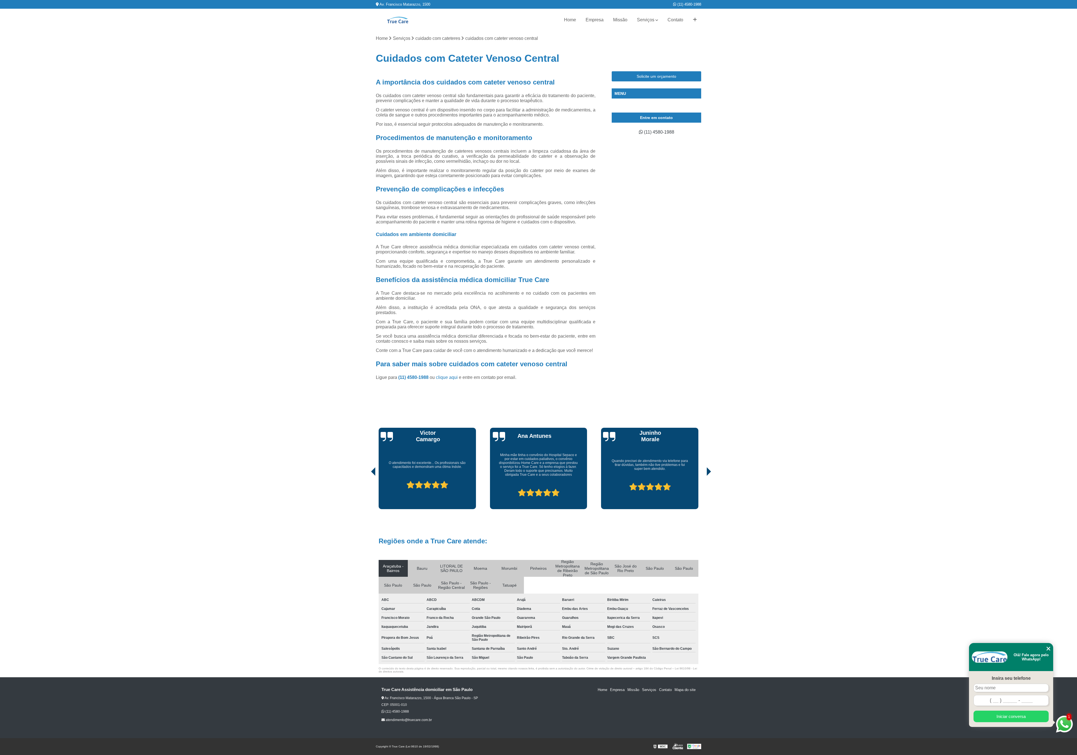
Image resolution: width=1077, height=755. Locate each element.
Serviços (645, 19)
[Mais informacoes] (695, 20)
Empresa (595, 19)
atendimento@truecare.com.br (409, 720)
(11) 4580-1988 (688, 4)
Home (570, 19)
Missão (620, 19)
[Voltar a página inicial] (398, 20)
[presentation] (365, 493)
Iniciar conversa (1011, 716)
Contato (675, 19)
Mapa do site (685, 690)
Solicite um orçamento (656, 76)
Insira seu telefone (1011, 678)
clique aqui (447, 377)
